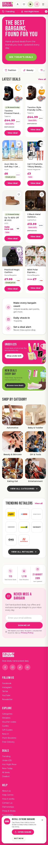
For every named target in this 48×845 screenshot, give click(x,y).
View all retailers (22, 552)
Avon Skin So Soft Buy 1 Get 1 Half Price (11, 165)
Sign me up (24, 625)
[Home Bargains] (18, 280)
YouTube (6, 695)
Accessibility (7, 815)
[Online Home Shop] (11, 540)
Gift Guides (7, 730)
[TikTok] (20, 667)
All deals (6, 772)
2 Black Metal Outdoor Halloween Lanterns (34, 215)
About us (6, 791)
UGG (6, 223)
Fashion (12, 70)
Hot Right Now (31, 11)
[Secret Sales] (37, 514)
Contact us (7, 803)
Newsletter (7, 699)
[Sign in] (17, 4)
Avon (6, 169)
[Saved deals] (24, 4)
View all (42, 79)
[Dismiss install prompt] (42, 820)
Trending (10, 11)
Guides (5, 726)
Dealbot (6, 776)
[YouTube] (27, 667)
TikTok (5, 691)
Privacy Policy (27, 633)
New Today (7, 768)
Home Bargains (10, 275)
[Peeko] (11, 514)
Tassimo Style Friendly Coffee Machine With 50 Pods (35, 108)
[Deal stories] (30, 4)
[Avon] (18, 175)
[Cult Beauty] (37, 527)
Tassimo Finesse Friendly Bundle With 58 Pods (12, 112)
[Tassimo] (18, 121)
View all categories (22, 488)
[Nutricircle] (24, 540)
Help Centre (7, 795)
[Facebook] (5, 667)
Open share (24, 832)
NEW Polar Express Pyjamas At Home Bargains (35, 271)
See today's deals (21, 57)
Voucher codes (9, 722)
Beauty (30, 70)
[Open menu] (43, 4)
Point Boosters (9, 738)
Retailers (6, 718)
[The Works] (24, 527)
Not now (18, 838)
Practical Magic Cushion (12, 270)
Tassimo (7, 116)
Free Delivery (8, 742)
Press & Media (8, 811)
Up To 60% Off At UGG (11, 218)
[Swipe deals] (36, 4)
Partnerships (8, 807)
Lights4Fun (31, 220)
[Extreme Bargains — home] (7, 4)
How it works (8, 799)
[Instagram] (12, 667)
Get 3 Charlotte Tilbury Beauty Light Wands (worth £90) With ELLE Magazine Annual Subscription (34, 165)
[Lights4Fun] (41, 225)
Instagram (7, 687)
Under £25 (7, 760)
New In (5, 734)
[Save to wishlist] (18, 87)
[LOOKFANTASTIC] (11, 527)
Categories (7, 714)
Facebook (6, 683)
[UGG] (18, 228)
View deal (12, 133)
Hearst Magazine (33, 169)
